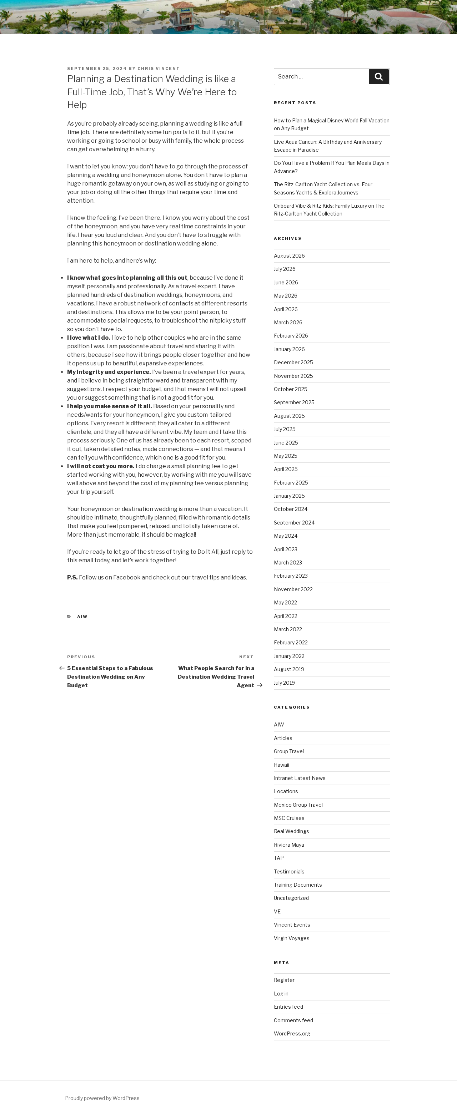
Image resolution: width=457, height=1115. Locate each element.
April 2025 (286, 469)
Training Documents (298, 885)
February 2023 (291, 576)
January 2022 (289, 656)
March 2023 (288, 562)
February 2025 (291, 483)
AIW (82, 616)
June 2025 (286, 443)
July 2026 (285, 269)
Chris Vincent (158, 68)
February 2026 (291, 336)
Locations (286, 791)
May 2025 (285, 456)
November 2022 (293, 589)
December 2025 (293, 362)
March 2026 (288, 322)
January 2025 (289, 496)
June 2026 (286, 282)
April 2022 (285, 616)
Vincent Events (292, 925)
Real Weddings (291, 831)
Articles (283, 738)
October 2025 (290, 389)
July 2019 (284, 683)
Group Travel (289, 751)
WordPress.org (292, 1033)
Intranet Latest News (300, 778)
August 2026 (289, 256)
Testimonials (289, 871)
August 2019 (289, 669)
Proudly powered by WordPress (102, 1098)
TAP (279, 858)
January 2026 (289, 349)
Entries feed (288, 1007)
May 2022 (285, 602)
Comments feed (293, 1020)
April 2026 (286, 309)
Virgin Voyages (292, 938)
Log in (281, 993)
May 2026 (285, 296)
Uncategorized (291, 898)
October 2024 (290, 509)
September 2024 (294, 523)
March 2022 (288, 629)
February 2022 (291, 642)
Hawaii (281, 765)
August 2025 (289, 416)
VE (277, 911)
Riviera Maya (289, 845)
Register (284, 980)
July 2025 (285, 429)
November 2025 (293, 376)
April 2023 (285, 549)
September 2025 (294, 402)
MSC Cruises (289, 818)
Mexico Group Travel (298, 805)
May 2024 (285, 536)
